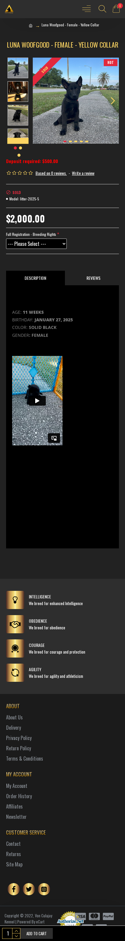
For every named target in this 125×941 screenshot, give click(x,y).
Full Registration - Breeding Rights (31, 234)
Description (35, 278)
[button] (39, 101)
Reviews (93, 278)
